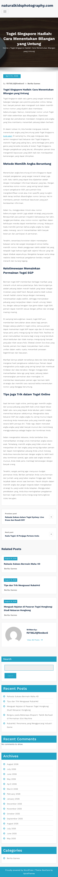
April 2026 (12, 784)
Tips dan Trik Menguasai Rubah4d (22, 585)
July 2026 (11, 769)
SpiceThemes (29, 874)
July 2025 (11, 828)
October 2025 (13, 814)
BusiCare (46, 870)
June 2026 (12, 774)
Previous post (11, 514)
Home (5, 48)
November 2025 (14, 809)
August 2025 (12, 824)
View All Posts (33, 640)
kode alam (7, 136)
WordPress (28, 870)
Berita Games (34, 83)
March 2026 (12, 789)
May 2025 (11, 838)
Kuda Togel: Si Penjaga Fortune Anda (22, 536)
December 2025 (14, 804)
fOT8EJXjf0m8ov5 (15, 83)
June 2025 (12, 833)
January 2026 (13, 799)
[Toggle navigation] (4, 11)
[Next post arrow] (51, 534)
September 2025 (15, 819)
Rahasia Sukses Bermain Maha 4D (22, 564)
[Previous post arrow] (51, 517)
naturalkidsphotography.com (27, 5)
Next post (9, 532)
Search (7, 659)
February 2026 (13, 794)
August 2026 (12, 764)
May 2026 (11, 779)
